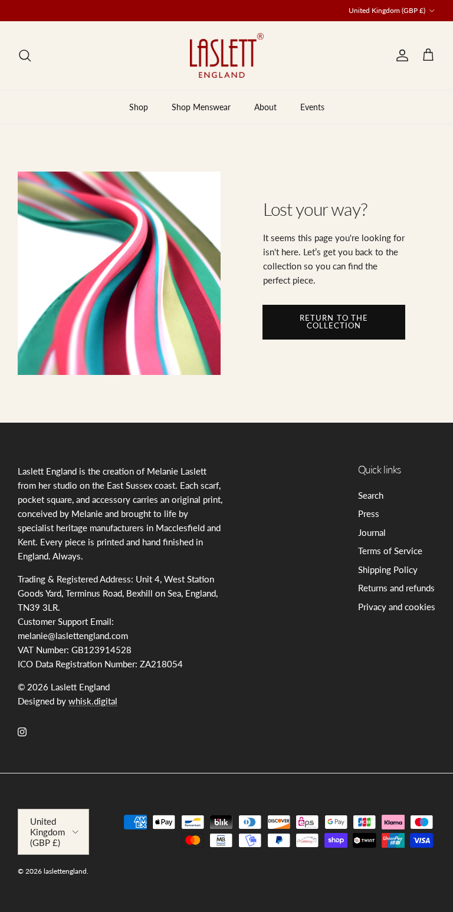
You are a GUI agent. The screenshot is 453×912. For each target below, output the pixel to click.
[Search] (25, 55)
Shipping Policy (388, 569)
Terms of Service (390, 550)
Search (370, 495)
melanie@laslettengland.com (210, 15)
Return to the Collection (334, 321)
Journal (372, 532)
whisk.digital (92, 701)
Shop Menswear (201, 107)
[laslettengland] (227, 55)
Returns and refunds (396, 587)
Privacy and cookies (396, 606)
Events (312, 107)
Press (368, 513)
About (265, 107)
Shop (138, 107)
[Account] (399, 55)
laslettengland (65, 871)
